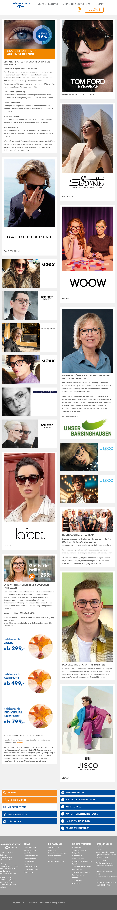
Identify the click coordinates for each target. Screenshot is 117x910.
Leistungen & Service (48, 4)
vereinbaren (94, 11)
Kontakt (99, 4)
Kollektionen (67, 4)
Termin (97, 9)
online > (20, 742)
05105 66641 (8, 882)
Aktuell (89, 4)
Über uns (79, 4)
